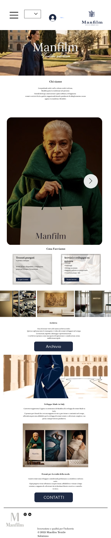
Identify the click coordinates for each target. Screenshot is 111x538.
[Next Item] (91, 181)
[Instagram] (25, 514)
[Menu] (14, 15)
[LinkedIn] (29, 514)
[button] (101, 68)
